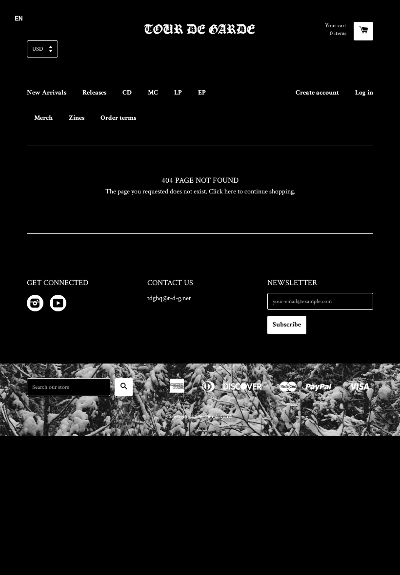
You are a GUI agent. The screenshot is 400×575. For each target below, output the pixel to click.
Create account (317, 92)
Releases (94, 92)
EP (202, 92)
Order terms (118, 118)
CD (127, 92)
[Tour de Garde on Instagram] (35, 305)
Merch (43, 118)
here (230, 191)
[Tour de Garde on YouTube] (58, 305)
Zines (76, 118)
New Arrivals (46, 92)
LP (178, 92)
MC (153, 92)
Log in (364, 92)
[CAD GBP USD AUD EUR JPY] (200, 51)
